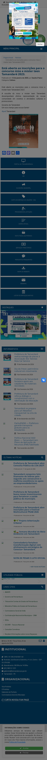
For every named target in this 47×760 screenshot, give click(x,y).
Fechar (40, 44)
